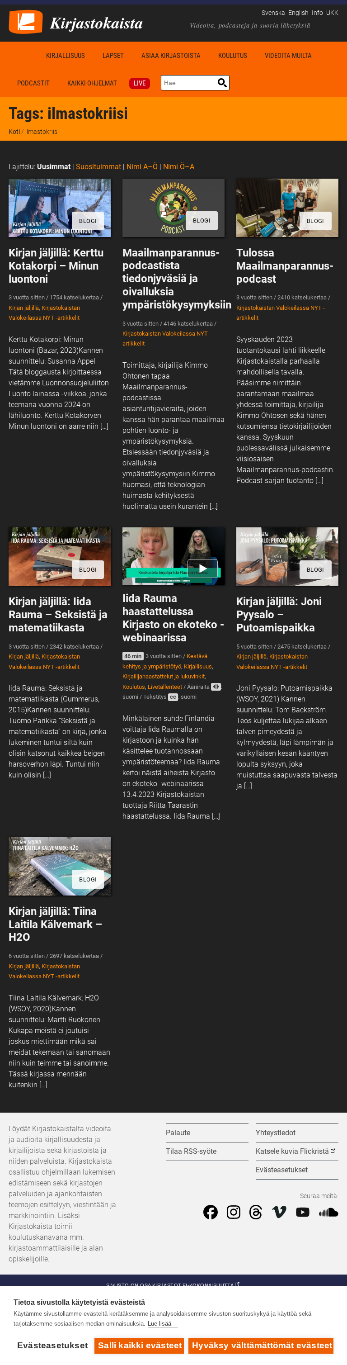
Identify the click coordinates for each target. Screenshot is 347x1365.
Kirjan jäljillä (24, 307)
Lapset (113, 56)
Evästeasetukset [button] (282, 1170)
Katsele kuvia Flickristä (292, 1151)
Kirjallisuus (65, 56)
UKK (332, 13)
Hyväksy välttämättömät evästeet (262, 1345)
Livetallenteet (165, 686)
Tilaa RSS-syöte (191, 1151)
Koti (23, 55)
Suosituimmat (98, 166)
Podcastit (33, 83)
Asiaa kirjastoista (171, 56)
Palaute (178, 1132)
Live (139, 83)
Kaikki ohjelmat (92, 83)
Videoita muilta (288, 56)
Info (317, 13)
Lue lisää (159, 1323)
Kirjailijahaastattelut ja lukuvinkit (163, 676)
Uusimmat (53, 166)
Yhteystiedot (275, 1132)
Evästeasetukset (52, 1345)
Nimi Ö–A (178, 166)
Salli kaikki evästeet (140, 1345)
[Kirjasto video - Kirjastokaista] (26, 21)
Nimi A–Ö (142, 166)
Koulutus (232, 56)
